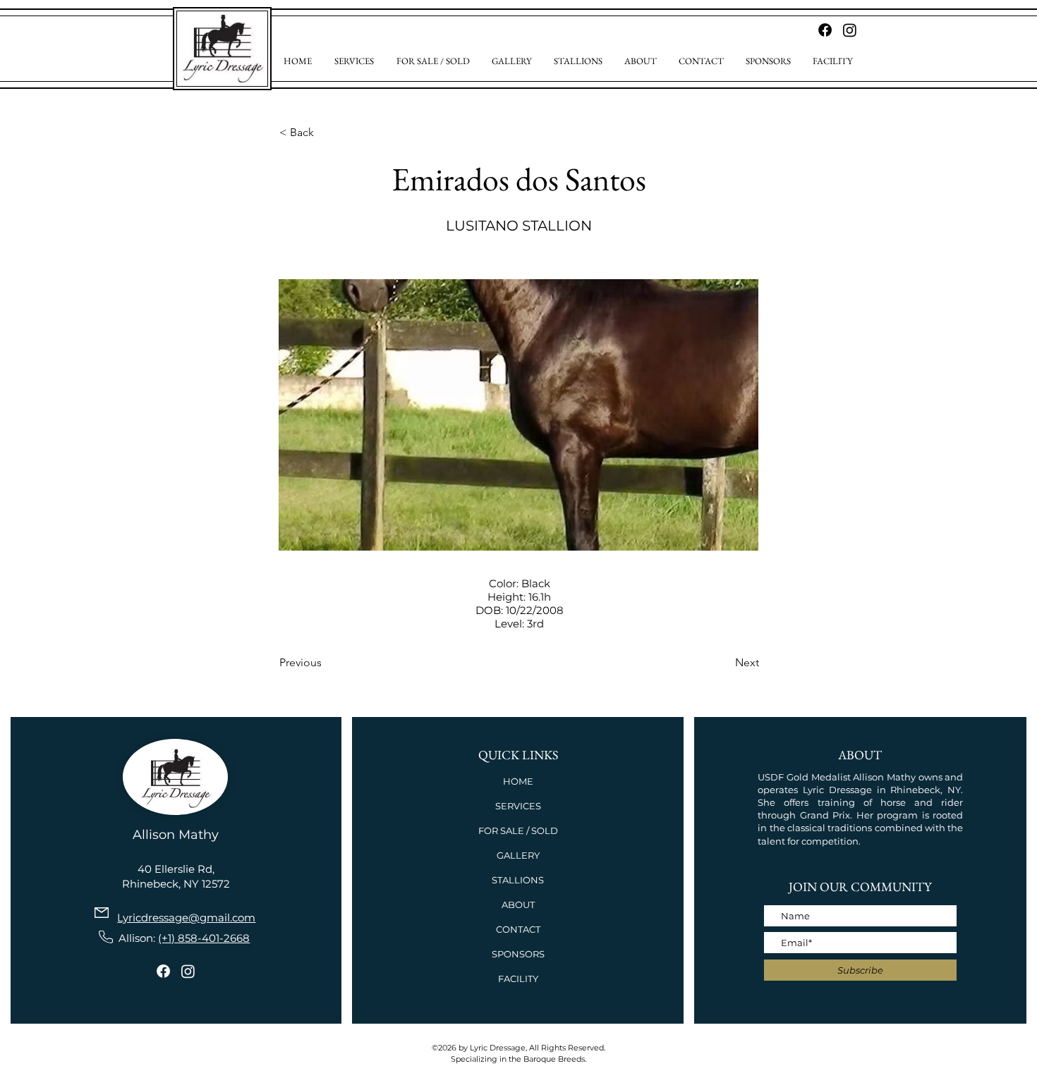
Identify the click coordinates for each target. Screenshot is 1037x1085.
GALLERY (518, 855)
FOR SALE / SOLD (518, 830)
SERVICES (518, 805)
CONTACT (518, 929)
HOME (518, 781)
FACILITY (518, 978)
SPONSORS (518, 954)
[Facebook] (163, 971)
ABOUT (518, 904)
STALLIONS (518, 879)
